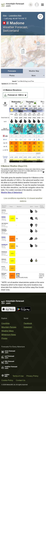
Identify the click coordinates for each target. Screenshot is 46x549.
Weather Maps (7, 330)
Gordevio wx (4, 244)
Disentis (3, 216)
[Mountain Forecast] (12, 5)
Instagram (28, 327)
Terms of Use (18, 376)
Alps (5, 16)
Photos (12, 75)
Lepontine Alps (15, 16)
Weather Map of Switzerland (11, 192)
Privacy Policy (32, 376)
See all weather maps (5, 129)
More (34, 75)
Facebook (28, 323)
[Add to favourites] (40, 16)
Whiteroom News (8, 334)
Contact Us (20, 380)
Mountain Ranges (8, 327)
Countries (5, 323)
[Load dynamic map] (23, 51)
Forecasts (12, 71)
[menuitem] (12, 71)
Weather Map (34, 71)
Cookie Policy (7, 380)
